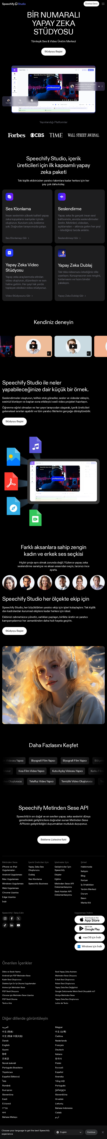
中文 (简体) (7, 1031)
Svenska (59, 1076)
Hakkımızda (86, 866)
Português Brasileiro (12, 1067)
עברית (5, 1108)
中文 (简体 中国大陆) (12, 1036)
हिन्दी (4, 1054)
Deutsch (59, 1049)
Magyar (59, 1027)
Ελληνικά (6, 1103)
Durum (84, 893)
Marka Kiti (86, 902)
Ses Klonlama (35, 879)
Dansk (5, 1040)
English (6, 1045)
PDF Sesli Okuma (9, 999)
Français (59, 1045)
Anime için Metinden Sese (13, 987)
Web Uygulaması (10, 888)
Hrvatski (59, 1099)
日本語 (5, 1058)
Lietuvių (59, 1103)
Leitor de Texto (61, 1003)
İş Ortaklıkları (87, 884)
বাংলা (4, 1112)
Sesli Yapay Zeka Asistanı (66, 972)
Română (6, 1085)
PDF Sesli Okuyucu (10, 991)
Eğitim (58, 879)
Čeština (59, 1036)
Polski (58, 1063)
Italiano (58, 1054)
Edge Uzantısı (9, 897)
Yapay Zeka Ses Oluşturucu (67, 999)
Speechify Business (38, 883)
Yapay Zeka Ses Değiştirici (66, 987)
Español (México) (11, 1076)
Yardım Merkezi (88, 889)
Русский (59, 1067)
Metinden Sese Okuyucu (66, 975)
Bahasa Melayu (9, 1117)
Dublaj (31, 874)
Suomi (5, 1049)
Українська (7, 1072)
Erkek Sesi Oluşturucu (65, 979)
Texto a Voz (7, 1003)
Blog (83, 875)
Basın (83, 898)
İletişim (84, 871)
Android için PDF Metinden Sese (16, 975)
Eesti (4, 1099)
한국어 (58, 1058)
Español (59, 1072)
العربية (5, 1027)
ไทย (4, 1081)
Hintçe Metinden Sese (65, 995)
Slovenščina (61, 1094)
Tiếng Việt (60, 1081)
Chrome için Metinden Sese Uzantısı (18, 995)
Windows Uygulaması (13, 883)
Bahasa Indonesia (63, 1108)
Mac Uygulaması (10, 879)
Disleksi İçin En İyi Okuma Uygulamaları (19, 983)
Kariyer (84, 880)
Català (58, 1112)
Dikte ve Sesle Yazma (11, 972)
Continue (91, 1132)
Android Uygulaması (12, 874)
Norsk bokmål (9, 1063)
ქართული (60, 1090)
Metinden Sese (9, 862)
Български (7, 1090)
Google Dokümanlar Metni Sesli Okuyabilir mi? (75, 991)
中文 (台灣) (60, 1031)
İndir (4, 901)
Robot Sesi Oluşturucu (65, 983)
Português (60, 1085)
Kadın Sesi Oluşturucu (11, 979)
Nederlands (61, 1040)
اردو (57, 1117)
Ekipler (58, 874)
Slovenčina (7, 1094)
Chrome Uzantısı (10, 892)
